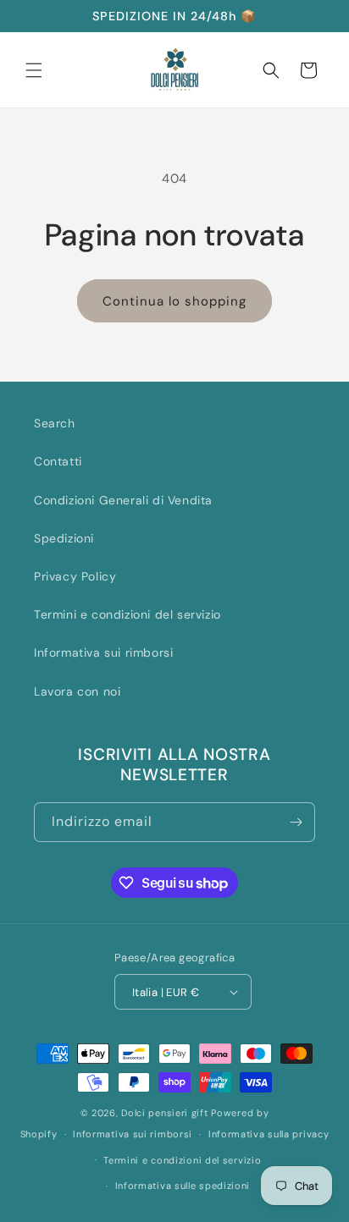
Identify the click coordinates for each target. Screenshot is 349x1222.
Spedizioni (64, 538)
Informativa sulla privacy (269, 1134)
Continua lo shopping (174, 301)
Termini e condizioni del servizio (127, 614)
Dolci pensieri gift (164, 1113)
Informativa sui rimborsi (103, 652)
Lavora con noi (77, 691)
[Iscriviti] (295, 822)
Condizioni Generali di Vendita (123, 500)
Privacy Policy (75, 576)
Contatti (58, 461)
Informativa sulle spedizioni (183, 1186)
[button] (34, 70)
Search (54, 423)
